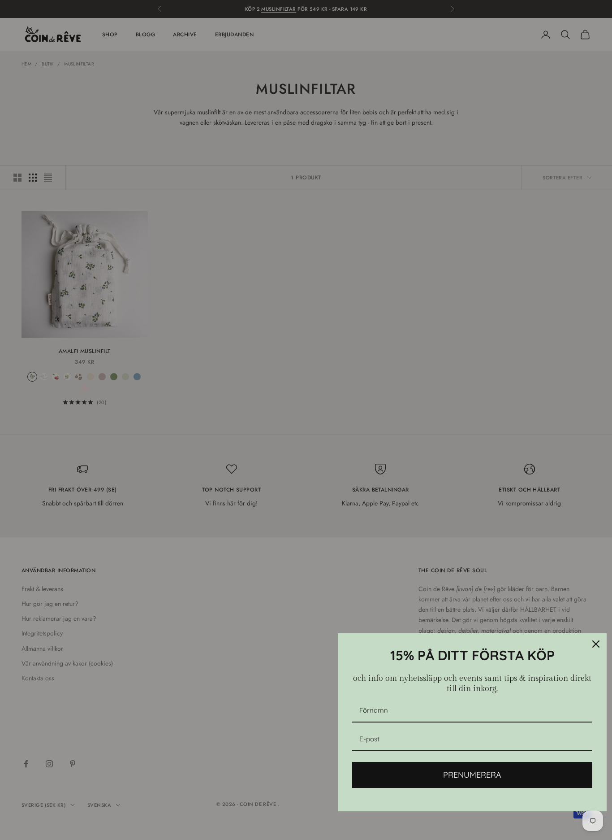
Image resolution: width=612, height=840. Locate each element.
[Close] (596, 644)
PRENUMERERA (472, 775)
